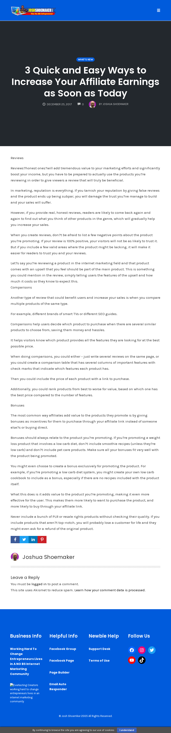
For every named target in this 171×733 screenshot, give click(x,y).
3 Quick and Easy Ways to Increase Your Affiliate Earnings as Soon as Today (85, 82)
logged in (39, 584)
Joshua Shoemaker (49, 557)
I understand (126, 730)
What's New (85, 59)
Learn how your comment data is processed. (110, 590)
